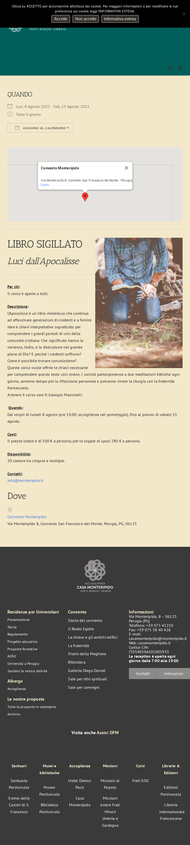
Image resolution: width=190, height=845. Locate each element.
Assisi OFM (107, 732)
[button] (85, 197)
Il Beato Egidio (81, 628)
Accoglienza (16, 689)
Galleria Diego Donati (86, 670)
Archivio (13, 714)
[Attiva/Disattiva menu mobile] (180, 67)
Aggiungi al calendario (44, 128)
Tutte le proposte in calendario (31, 707)
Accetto (60, 19)
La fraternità (78, 645)
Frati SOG (140, 780)
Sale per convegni (83, 687)
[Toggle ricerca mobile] (169, 67)
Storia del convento (85, 620)
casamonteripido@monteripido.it (158, 638)
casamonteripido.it (154, 642)
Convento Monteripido (27, 516)
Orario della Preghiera (87, 653)
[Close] (126, 168)
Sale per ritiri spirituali (87, 678)
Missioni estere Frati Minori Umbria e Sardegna (110, 812)
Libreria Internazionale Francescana (172, 811)
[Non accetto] (183, 13)
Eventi (45, 185)
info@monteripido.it (25, 480)
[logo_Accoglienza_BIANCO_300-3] (95, 558)
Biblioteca (76, 662)
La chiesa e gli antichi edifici (92, 637)
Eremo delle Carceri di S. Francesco (19, 805)
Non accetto (85, 19)
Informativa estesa (120, 19)
